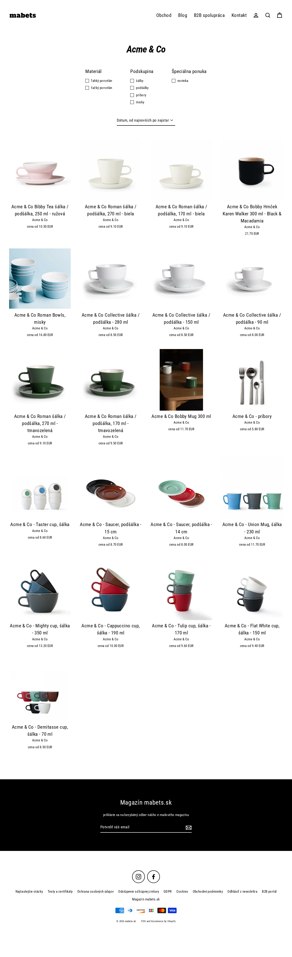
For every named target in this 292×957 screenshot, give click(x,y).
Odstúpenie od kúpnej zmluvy (138, 891)
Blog (182, 15)
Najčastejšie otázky (29, 891)
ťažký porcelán (101, 88)
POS (143, 921)
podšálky (142, 88)
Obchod (164, 15)
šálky (139, 81)
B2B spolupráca (209, 15)
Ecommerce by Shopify (163, 921)
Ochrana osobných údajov (95, 891)
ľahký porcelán (101, 81)
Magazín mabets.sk (146, 899)
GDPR (168, 891)
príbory (141, 95)
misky (140, 102)
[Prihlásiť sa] (188, 827)
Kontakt (239, 15)
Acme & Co (40, 220)
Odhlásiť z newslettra (242, 891)
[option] (40, 170)
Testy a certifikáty (60, 891)
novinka (182, 81)
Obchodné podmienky (208, 891)
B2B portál (269, 891)
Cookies (182, 891)
